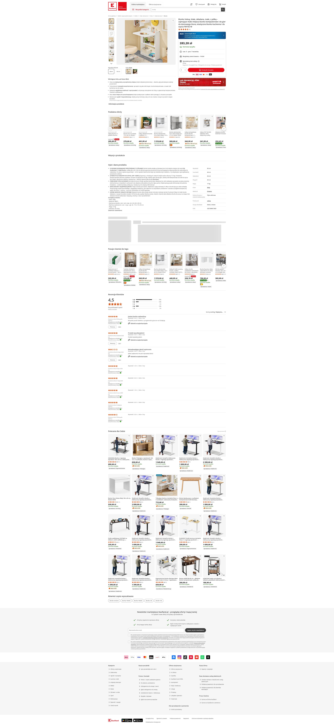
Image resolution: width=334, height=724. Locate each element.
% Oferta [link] (173, 672)
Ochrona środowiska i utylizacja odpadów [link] (202, 718)
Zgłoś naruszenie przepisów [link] (149, 699)
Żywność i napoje (115, 702)
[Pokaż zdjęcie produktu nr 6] (111, 52)
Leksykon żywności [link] (176, 695)
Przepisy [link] (173, 692)
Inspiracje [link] (174, 699)
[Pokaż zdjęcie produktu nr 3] (111, 33)
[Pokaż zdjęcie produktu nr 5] (111, 46)
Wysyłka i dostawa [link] (146, 696)
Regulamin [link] (186, 718)
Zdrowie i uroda (115, 692)
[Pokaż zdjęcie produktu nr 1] (111, 21)
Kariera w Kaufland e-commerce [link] (211, 703)
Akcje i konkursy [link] (175, 685)
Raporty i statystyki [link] (207, 669)
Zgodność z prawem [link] (162, 718)
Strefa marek (114, 705)
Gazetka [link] (173, 676)
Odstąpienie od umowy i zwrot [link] (150, 686)
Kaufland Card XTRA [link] (177, 679)
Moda (112, 689)
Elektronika (113, 672)
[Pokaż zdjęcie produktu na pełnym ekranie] (146, 41)
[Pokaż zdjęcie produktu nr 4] (111, 40)
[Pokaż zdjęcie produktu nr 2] (111, 27)
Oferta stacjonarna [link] (176, 669)
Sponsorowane (111, 132)
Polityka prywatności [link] (175, 718)
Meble (112, 685)
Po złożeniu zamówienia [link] (148, 683)
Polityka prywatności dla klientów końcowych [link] (211, 688)
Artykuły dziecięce (115, 682)
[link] (155, 4)
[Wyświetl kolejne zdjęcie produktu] (111, 63)
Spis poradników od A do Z (148, 669)
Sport (112, 695)
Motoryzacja (114, 699)
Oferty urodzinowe (115, 669)
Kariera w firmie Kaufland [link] (209, 699)
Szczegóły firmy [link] (150, 718)
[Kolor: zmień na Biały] (128, 71)
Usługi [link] (173, 689)
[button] (146, 300)
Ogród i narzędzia (115, 676)
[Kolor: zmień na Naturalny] (135, 71)
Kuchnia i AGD (114, 679)
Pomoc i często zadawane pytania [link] (150, 679)
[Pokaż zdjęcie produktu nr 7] (111, 59)
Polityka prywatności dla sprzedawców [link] (213, 684)
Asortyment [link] (174, 682)
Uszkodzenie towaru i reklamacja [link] (150, 693)
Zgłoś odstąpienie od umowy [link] (149, 689)
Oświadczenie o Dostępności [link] (153, 722)
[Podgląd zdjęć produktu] (111, 41)
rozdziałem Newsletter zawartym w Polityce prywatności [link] (155, 637)
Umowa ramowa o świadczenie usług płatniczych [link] (212, 680)
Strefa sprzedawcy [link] (176, 709)
